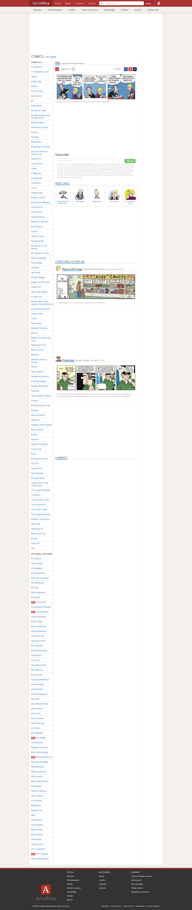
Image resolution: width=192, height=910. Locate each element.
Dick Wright (37, 645)
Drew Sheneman (39, 650)
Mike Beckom (37, 766)
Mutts (34, 366)
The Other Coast (39, 509)
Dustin (34, 231)
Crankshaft (36, 178)
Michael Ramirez (42, 757)
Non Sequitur (37, 371)
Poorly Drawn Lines (40, 405)
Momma (35, 354)
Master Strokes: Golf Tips (41, 339)
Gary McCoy (37, 669)
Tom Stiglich (40, 853)
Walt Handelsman (40, 858)
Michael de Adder (39, 761)
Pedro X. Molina (38, 790)
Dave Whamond (38, 631)
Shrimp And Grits (39, 458)
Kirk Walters (37, 732)
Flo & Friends (37, 241)
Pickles (34, 400)
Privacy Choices (153, 906)
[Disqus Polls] (96, 492)
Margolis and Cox (39, 747)
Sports (138, 9)
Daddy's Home (38, 197)
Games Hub (153, 9)
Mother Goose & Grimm (39, 361)
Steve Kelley (37, 834)
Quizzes (102, 888)
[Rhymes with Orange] (58, 268)
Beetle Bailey (37, 122)
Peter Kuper (37, 795)
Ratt (33, 815)
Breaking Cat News (40, 146)
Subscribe (130, 161)
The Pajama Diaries (41, 514)
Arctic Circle (37, 91)
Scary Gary (36, 449)
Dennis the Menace (40, 202)
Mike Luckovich (38, 771)
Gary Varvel (36, 674)
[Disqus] (96, 562)
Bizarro (34, 132)
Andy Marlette (38, 573)
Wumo (34, 538)
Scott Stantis (37, 824)
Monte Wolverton (39, 781)
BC (32, 100)
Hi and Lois (36, 296)
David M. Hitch (38, 640)
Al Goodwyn (37, 568)
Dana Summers (38, 616)
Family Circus (37, 236)
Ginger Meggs (38, 277)
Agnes (34, 76)
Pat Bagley (36, 786)
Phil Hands (36, 800)
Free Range (36, 262)
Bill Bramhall (37, 582)
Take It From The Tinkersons (39, 484)
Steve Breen (37, 829)
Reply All (35, 419)
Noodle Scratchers (40, 376)
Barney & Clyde (38, 110)
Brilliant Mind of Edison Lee (39, 153)
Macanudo (36, 323)
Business (38, 9)
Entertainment (55, 9)
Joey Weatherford (39, 703)
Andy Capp (36, 81)
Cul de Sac (36, 183)
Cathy (34, 168)
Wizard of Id (37, 528)
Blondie (35, 137)
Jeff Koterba (37, 689)
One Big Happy (38, 381)
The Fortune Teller (40, 499)
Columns (103, 884)
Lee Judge (38, 737)
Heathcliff (36, 287)
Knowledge (109, 9)
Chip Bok (35, 597)
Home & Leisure (89, 9)
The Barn (35, 494)
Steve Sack (36, 839)
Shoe (33, 453)
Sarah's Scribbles (39, 444)
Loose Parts (37, 313)
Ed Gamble (36, 655)
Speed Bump (37, 473)
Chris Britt (39, 602)
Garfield (35, 267)
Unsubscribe (140, 906)
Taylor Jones (37, 844)
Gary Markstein (38, 665)
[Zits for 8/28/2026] (57, 69)
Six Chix (35, 463)
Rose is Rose (37, 429)
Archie (34, 86)
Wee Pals (35, 524)
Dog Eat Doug (37, 216)
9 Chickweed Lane (40, 71)
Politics (124, 9)
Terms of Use (128, 906)
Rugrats (35, 439)
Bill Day (35, 587)
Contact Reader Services (141, 876)
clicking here (77, 177)
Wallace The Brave (40, 519)
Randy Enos (36, 810)
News (101, 876)
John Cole (35, 713)
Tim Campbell (38, 849)
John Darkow (37, 718)
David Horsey (37, 636)
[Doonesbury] (58, 359)
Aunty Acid (36, 95)
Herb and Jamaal (39, 291)
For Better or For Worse (39, 247)
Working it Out (38, 533)
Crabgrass (36, 173)
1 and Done (36, 66)
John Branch (37, 708)
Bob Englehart (38, 592)
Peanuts (35, 390)
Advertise (105, 906)
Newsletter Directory (140, 892)
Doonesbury (37, 226)
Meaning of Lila (38, 345)
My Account (136, 880)
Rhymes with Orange (41, 424)
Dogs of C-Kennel (39, 221)
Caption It (36, 158)
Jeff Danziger (37, 684)
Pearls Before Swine (41, 395)
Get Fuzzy (35, 272)
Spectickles (36, 468)
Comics (102, 880)
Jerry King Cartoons (40, 308)
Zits (33, 548)
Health (72, 9)
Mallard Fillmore (39, 328)
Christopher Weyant (41, 606)
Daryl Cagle (36, 621)
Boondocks (36, 141)
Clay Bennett (40, 611)
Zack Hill (35, 543)
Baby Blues (36, 105)
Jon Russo (36, 728)
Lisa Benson (37, 742)
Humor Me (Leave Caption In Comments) (42, 303)
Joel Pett (35, 698)
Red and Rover (38, 415)
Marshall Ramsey (39, 752)
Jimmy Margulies (39, 694)
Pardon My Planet (40, 386)
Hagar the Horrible (40, 282)
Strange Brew (38, 478)
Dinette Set (36, 212)
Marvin (34, 332)
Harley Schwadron (40, 679)
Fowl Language (38, 257)
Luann (34, 318)
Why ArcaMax (137, 884)
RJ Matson (36, 805)
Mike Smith (36, 776)
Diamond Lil (37, 207)
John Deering (37, 723)
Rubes (34, 434)
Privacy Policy (115, 906)
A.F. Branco (36, 558)
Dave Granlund (38, 626)
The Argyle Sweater (40, 490)
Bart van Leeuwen (40, 577)
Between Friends (39, 127)
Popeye (34, 410)
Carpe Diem (37, 163)
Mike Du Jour (37, 349)
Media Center (137, 888)
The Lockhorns (38, 504)
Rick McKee (36, 820)
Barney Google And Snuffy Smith (40, 116)
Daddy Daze (37, 192)
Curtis (34, 187)
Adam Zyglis (37, 563)
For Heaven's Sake (40, 253)
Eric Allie (35, 660)
